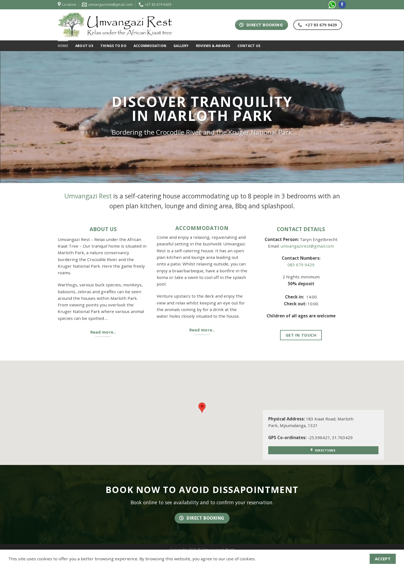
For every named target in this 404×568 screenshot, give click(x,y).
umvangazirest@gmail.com (307, 246)
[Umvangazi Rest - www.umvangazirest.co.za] (115, 25)
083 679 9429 (300, 264)
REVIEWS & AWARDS (213, 45)
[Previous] (15, 117)
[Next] (389, 117)
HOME (63, 45)
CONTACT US (248, 45)
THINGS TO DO (113, 45)
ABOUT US (84, 45)
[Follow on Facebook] (342, 5)
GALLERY (181, 45)
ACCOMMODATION (150, 45)
